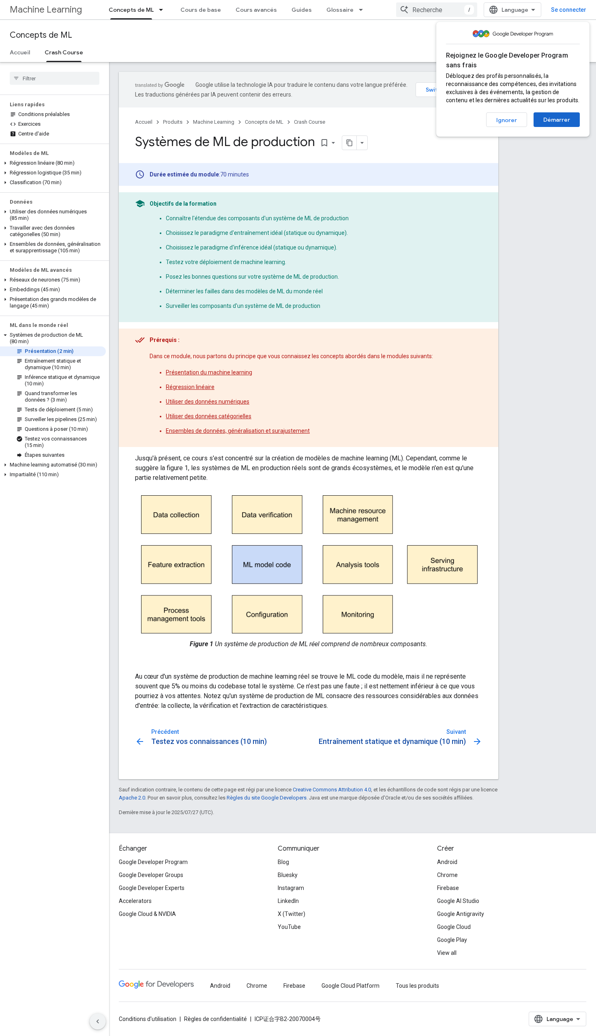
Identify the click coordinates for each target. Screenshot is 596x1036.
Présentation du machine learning (209, 372)
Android (447, 862)
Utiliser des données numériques (207, 401)
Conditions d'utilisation (147, 1019)
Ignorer (506, 120)
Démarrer (556, 119)
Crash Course (64, 52)
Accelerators (135, 901)
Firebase (448, 888)
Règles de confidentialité (215, 1019)
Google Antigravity (460, 914)
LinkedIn (288, 901)
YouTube (289, 927)
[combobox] (436, 9)
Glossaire (340, 9)
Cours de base (200, 9)
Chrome (447, 875)
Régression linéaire (190, 387)
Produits (172, 122)
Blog (283, 862)
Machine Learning (46, 9)
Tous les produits (417, 985)
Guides (302, 9)
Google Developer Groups (151, 875)
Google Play (452, 940)
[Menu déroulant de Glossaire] (363, 9)
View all (447, 953)
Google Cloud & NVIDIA (147, 914)
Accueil (20, 52)
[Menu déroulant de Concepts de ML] (163, 9)
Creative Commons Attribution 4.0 (332, 790)
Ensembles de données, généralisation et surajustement (238, 431)
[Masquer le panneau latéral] (98, 1021)
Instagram (291, 888)
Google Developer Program (153, 862)
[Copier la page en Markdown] (349, 143)
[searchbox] (54, 78)
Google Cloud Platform (350, 985)
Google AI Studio (458, 901)
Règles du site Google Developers (267, 798)
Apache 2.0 (132, 798)
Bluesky (288, 875)
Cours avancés (256, 9)
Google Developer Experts (151, 888)
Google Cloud (454, 927)
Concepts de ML (131, 9)
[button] (53, 163)
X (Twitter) (291, 914)
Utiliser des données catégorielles (208, 416)
